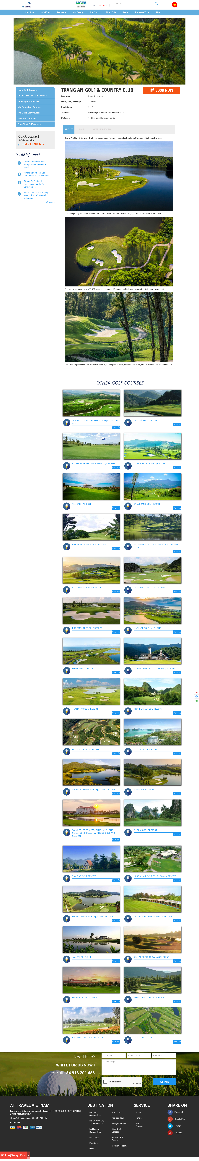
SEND (164, 1082)
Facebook (178, 1112)
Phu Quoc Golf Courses (29, 113)
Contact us (103, 5)
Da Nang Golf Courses (28, 101)
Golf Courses (137, 1125)
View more (50, 202)
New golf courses (120, 1123)
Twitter (177, 1126)
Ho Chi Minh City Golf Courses (32, 96)
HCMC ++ (45, 12)
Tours (137, 1112)
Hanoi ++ (29, 12)
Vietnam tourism (119, 1146)
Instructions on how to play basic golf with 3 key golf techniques (36, 195)
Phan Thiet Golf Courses (29, 124)
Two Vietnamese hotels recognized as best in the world (35, 164)
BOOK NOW (163, 90)
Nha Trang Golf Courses (29, 107)
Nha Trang (78, 12)
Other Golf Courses (116, 1130)
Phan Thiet (111, 12)
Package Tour (142, 12)
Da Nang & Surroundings (95, 1130)
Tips (158, 12)
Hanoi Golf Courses (27, 90)
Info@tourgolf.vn (14, 1155)
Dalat (125, 12)
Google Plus (179, 1119)
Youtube (177, 1132)
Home (93, 5)
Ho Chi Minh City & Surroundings (96, 1122)
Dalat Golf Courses (27, 118)
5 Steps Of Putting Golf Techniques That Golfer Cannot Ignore (34, 184)
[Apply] (156, 3)
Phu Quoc (94, 12)
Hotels (137, 1118)
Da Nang (61, 12)
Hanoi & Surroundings (95, 1113)
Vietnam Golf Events (117, 1138)
